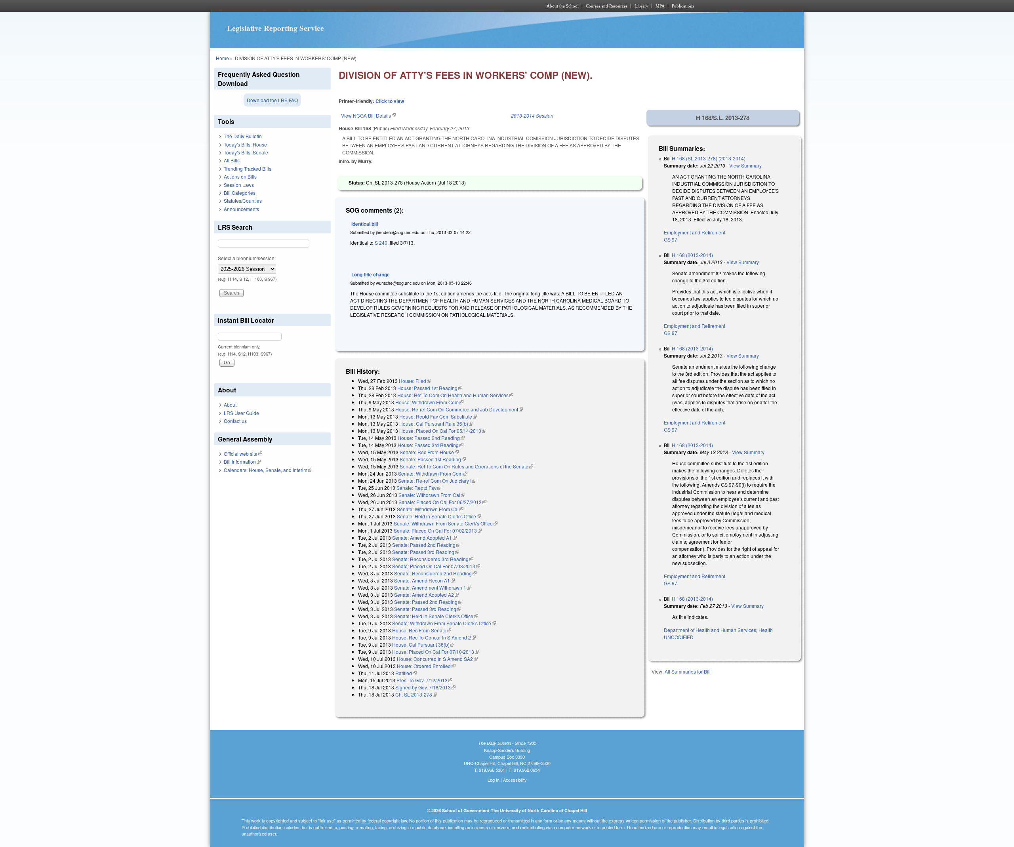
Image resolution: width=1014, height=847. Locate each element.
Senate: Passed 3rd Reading (425, 551)
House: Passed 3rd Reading (430, 445)
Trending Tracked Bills (247, 168)
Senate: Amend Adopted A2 (426, 594)
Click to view (389, 101)
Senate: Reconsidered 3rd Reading (432, 559)
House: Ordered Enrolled (426, 665)
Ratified (406, 673)
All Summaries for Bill (688, 671)
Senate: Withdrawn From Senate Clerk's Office (445, 523)
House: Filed (415, 380)
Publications (683, 6)
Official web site (243, 453)
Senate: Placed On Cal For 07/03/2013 (436, 566)
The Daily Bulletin (243, 136)
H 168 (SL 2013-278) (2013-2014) (708, 158)
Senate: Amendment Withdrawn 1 (432, 587)
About (230, 404)
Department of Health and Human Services (710, 629)
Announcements (241, 209)
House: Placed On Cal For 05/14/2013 (442, 430)
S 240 (381, 242)
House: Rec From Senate (421, 630)
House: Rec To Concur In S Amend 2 (434, 637)
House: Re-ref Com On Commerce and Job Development (459, 409)
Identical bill (364, 223)
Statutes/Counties (243, 200)
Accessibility (515, 780)
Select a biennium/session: (247, 258)
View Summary (745, 165)
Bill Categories (239, 192)
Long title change (370, 274)
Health (766, 629)
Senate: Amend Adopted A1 (424, 537)
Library (641, 6)
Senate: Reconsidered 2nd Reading (435, 573)
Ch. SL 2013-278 (416, 694)
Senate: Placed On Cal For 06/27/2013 (442, 502)
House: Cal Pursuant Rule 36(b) (436, 423)
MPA (660, 6)
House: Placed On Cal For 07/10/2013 (435, 651)
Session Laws (239, 184)
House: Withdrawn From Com (429, 402)
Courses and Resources (606, 6)
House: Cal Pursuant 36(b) (423, 644)
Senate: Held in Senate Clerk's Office (439, 516)
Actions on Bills (240, 176)
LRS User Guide (241, 412)
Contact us (235, 420)
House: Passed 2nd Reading (431, 437)
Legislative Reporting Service (275, 28)
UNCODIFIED (679, 637)
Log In (493, 780)
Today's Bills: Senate (246, 152)
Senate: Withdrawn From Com (432, 473)
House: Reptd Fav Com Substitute (438, 416)
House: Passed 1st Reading (429, 387)
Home (222, 58)
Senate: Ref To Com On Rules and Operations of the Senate (466, 466)
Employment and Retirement (694, 232)
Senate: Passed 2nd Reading (426, 544)
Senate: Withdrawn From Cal (431, 494)
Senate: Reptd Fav (418, 487)
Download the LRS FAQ (272, 100)
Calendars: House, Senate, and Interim (268, 469)
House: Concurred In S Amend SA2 (437, 658)
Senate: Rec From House (429, 452)
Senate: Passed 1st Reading (433, 459)
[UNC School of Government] (402, 6)
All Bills (232, 160)
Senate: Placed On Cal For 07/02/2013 (438, 530)
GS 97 (670, 239)
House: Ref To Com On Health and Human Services (455, 395)
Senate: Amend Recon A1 (424, 580)
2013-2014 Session (532, 115)
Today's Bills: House (245, 144)
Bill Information (242, 461)
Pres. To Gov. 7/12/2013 (424, 680)
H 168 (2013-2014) (692, 254)
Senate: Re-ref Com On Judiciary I (437, 480)
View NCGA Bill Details (368, 115)
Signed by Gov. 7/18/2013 (425, 687)
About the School (563, 6)
